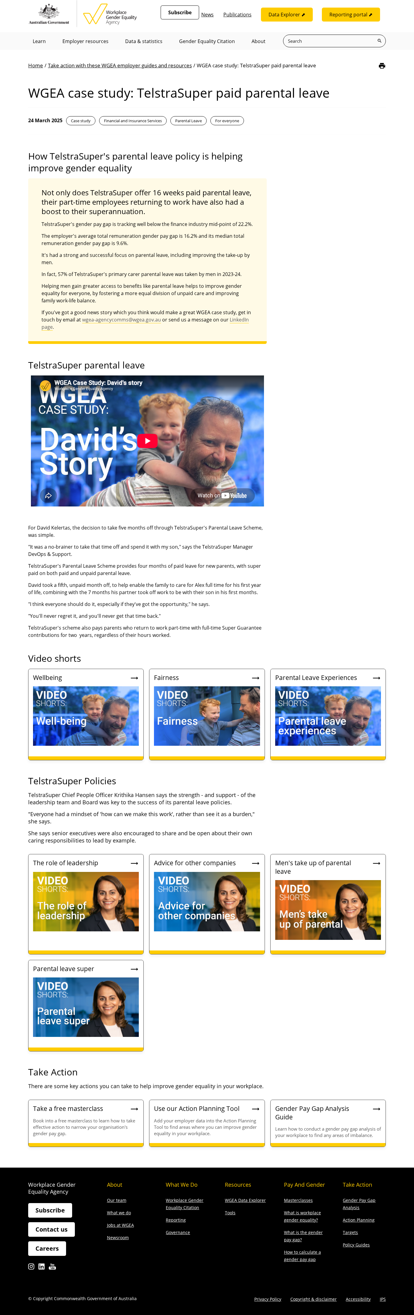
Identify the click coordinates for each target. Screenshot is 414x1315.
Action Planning (359, 1220)
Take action (357, 1184)
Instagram (31, 1268)
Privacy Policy (267, 1299)
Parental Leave (188, 120)
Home (35, 65)
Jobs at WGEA (120, 1225)
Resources (238, 1184)
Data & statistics (143, 41)
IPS (383, 1299)
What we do (119, 1213)
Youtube (52, 1268)
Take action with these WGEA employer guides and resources (120, 65)
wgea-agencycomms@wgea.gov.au (121, 319)
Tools (230, 1213)
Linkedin (41, 1268)
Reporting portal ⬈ (350, 14)
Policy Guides (356, 1245)
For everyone (227, 120)
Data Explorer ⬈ (287, 14)
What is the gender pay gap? (303, 1236)
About (258, 41)
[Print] (382, 65)
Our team (116, 1200)
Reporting (176, 1220)
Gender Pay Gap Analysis (359, 1203)
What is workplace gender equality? (302, 1216)
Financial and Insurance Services (133, 120)
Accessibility (358, 1299)
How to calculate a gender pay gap (302, 1255)
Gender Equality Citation (207, 41)
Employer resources (85, 41)
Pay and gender (304, 1184)
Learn (39, 41)
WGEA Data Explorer (245, 1200)
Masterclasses (298, 1200)
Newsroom (118, 1237)
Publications (237, 14)
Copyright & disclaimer (313, 1299)
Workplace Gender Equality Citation (184, 1203)
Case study (81, 120)
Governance (178, 1232)
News (207, 14)
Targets (350, 1232)
